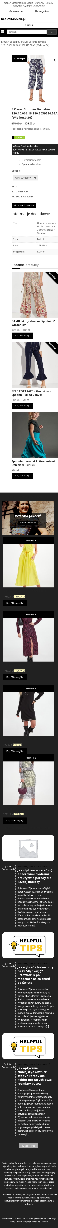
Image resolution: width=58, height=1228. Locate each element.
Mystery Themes (40, 1221)
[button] (54, 60)
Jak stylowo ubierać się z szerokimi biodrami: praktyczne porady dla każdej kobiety (35, 876)
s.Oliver (41, 251)
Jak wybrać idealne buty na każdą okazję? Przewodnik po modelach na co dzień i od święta (36, 975)
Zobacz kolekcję (28, 522)
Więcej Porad (28, 1146)
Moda (4, 41)
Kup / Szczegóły (23, 177)
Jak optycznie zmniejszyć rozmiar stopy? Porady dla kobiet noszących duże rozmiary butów (35, 1076)
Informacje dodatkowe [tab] (24, 205)
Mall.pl (40, 239)
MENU (30, 25)
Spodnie (14, 41)
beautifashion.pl (13, 19)
